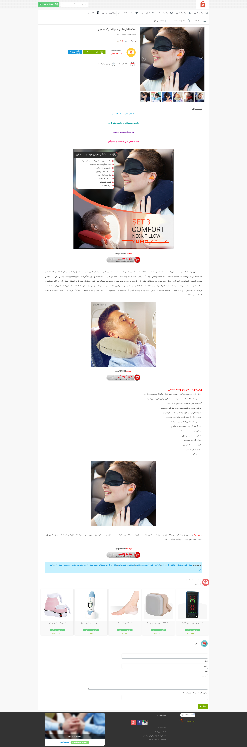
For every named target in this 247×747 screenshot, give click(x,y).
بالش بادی (58, 565)
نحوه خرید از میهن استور (157, 739)
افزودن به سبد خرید (92, 52)
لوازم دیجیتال (163, 13)
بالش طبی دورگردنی (184, 565)
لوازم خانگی (198, 13)
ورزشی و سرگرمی (108, 13)
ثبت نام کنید (64, 742)
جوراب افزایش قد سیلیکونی (125, 623)
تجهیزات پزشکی (142, 565)
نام (207, 651)
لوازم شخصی (181, 13)
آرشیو (197, 584)
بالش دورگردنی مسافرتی (107, 565)
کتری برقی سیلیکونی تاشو (57, 623)
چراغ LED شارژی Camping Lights (158, 623)
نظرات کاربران (159, 21)
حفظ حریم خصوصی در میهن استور (154, 736)
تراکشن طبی (155, 565)
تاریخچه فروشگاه (160, 732)
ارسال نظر (202, 706)
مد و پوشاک (128, 13)
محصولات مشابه (179, 21)
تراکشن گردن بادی (168, 565)
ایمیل (206, 661)
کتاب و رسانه (89, 13)
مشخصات (198, 21)
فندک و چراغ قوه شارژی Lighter (192, 623)
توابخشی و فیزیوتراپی (126, 565)
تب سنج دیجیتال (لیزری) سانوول (91, 623)
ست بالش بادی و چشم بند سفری (84, 565)
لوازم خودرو (145, 13)
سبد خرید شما (48, 4)
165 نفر (72, 52)
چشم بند (67, 565)
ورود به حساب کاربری (79, 742)
